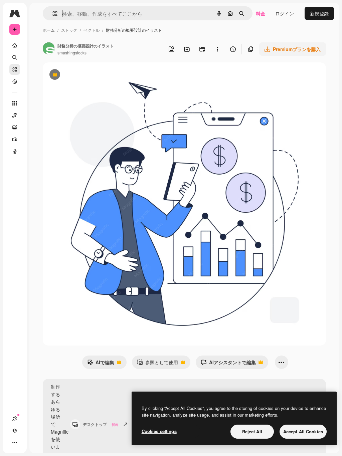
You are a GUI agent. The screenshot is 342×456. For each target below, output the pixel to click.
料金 (260, 13)
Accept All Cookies (303, 431)
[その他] (14, 442)
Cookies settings (159, 431)
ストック (69, 30)
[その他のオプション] (217, 49)
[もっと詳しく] (14, 81)
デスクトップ (100, 424)
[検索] (14, 57)
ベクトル (91, 30)
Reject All (252, 431)
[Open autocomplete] (52, 13)
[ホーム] (14, 45)
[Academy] (14, 430)
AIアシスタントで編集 (228, 364)
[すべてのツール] (14, 103)
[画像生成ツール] (14, 127)
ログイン (284, 13)
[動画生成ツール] (14, 139)
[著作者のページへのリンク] (49, 49)
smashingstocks (72, 52)
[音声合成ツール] (14, 151)
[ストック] (14, 69)
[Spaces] (14, 115)
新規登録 (319, 13)
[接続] (14, 418)
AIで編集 (100, 364)
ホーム (49, 30)
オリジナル (88, 75)
